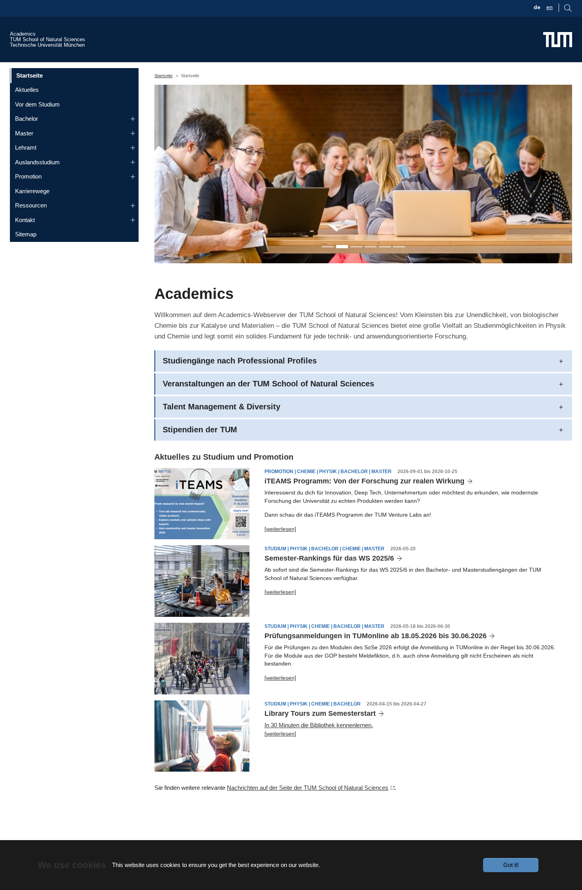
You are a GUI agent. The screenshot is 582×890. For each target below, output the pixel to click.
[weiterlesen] (280, 529)
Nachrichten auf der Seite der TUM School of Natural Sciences (307, 787)
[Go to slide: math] (371, 246)
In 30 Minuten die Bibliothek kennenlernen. (318, 725)
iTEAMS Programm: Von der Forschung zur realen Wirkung (364, 481)
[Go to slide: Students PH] (342, 246)
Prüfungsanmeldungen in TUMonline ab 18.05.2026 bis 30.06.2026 (375, 636)
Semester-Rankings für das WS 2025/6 (329, 558)
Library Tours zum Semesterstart (320, 713)
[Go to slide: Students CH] (356, 246)
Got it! (511, 864)
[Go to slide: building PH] (385, 246)
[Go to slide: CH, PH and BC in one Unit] (328, 246)
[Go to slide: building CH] (399, 246)
